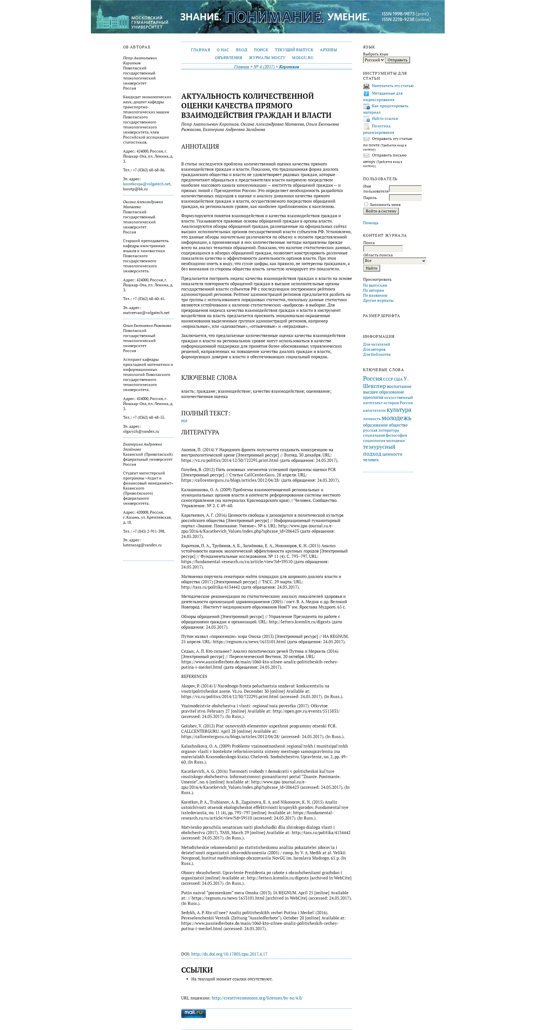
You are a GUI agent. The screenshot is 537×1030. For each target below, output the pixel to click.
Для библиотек (377, 354)
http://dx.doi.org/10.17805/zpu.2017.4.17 (229, 954)
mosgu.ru (302, 57)
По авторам (373, 290)
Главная (200, 49)
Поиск (261, 49)
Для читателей (376, 344)
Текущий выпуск (294, 49)
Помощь (370, 222)
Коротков (289, 66)
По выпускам (375, 285)
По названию (375, 295)
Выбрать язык (375, 54)
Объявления (228, 57)
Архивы (328, 49)
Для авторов (374, 349)
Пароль (370, 197)
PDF (184, 421)
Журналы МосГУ (267, 57)
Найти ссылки (385, 118)
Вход (242, 49)
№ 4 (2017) (264, 66)
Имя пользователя (375, 189)
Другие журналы (378, 300)
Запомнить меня (385, 204)
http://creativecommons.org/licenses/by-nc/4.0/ (257, 998)
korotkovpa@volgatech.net (146, 183)
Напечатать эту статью (393, 85)
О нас (223, 49)
